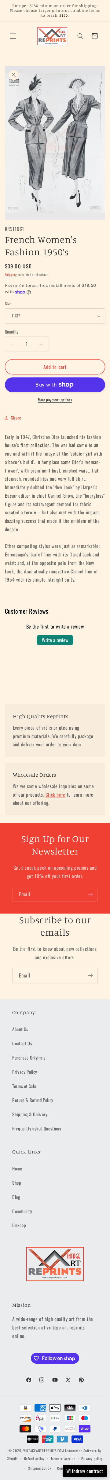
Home (17, 1168)
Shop (16, 1182)
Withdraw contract (84, 1471)
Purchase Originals (29, 1057)
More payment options (55, 400)
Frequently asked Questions (36, 1128)
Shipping (11, 274)
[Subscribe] (90, 894)
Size (8, 303)
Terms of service (63, 1458)
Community (22, 1211)
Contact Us (22, 1043)
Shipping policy (39, 1468)
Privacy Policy (24, 1071)
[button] (13, 36)
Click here (55, 794)
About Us (20, 1029)
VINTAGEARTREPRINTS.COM (43, 1450)
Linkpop (19, 1225)
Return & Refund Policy (32, 1100)
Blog (16, 1196)
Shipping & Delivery (30, 1114)
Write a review (55, 640)
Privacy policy (92, 1458)
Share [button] (16, 417)
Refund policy (34, 1458)
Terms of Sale (24, 1086)
